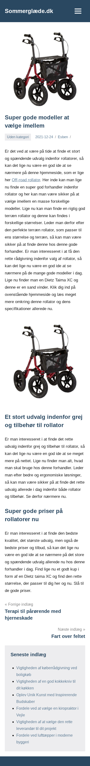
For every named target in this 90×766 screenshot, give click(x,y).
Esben (63, 137)
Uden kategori (18, 137)
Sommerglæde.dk (29, 11)
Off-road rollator (26, 180)
